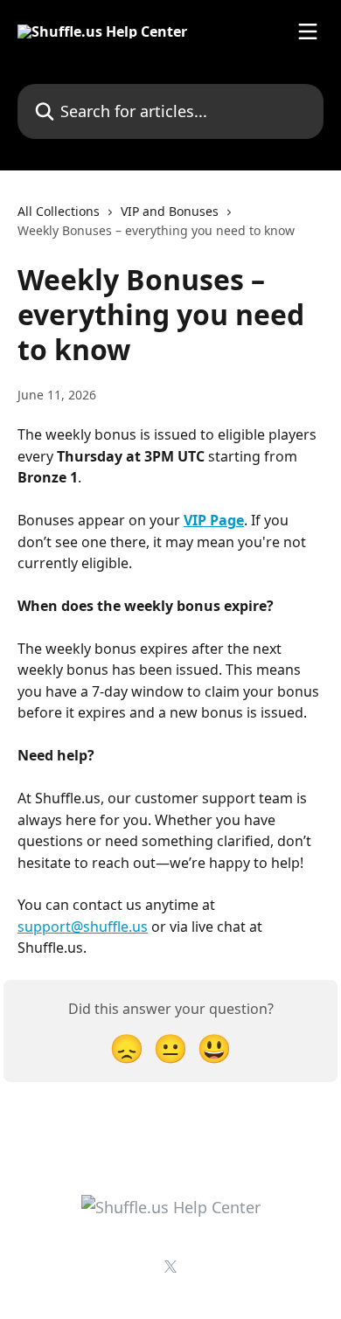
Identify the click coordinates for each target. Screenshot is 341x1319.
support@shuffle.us (82, 926)
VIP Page (214, 520)
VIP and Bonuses (170, 211)
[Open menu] (308, 31)
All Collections (58, 211)
